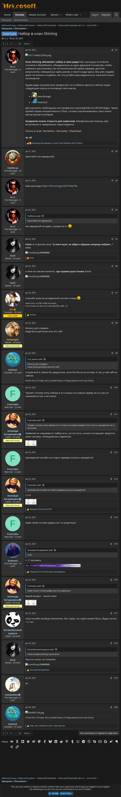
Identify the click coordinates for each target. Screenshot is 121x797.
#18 (116, 643)
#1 (116, 50)
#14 (116, 517)
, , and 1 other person (47, 726)
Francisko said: (34, 420)
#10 (116, 387)
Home (7, 14)
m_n (6, 38)
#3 (116, 180)
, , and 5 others (57, 143)
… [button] (15, 43)
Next (26, 43)
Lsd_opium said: (35, 359)
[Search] (116, 15)
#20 (116, 707)
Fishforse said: (34, 216)
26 (20, 43)
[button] (61, 15)
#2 (116, 151)
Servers (55, 14)
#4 (116, 209)
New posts (7, 20)
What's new (72, 14)
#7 (116, 292)
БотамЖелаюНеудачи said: (40, 649)
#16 (116, 579)
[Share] (112, 50)
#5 (116, 239)
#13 (116, 479)
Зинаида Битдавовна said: (40, 550)
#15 (116, 544)
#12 (116, 452)
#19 (116, 678)
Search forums (21, 20)
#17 (116, 613)
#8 (116, 323)
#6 (116, 266)
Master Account (37, 14)
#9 (116, 353)
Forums (19, 14)
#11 (116, 414)
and (41, 509)
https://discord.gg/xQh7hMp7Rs (59, 185)
